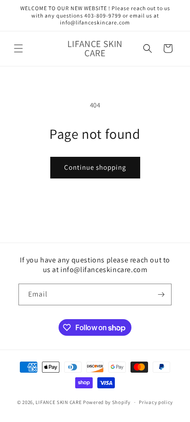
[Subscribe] (161, 294)
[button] (18, 48)
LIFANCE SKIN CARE (59, 402)
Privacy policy (156, 402)
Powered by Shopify (107, 402)
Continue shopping (95, 167)
